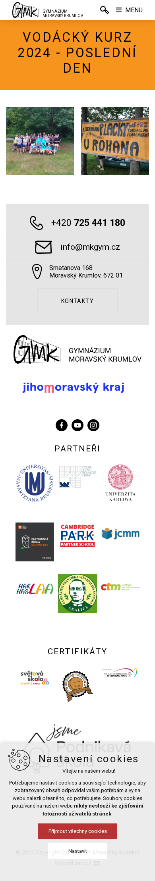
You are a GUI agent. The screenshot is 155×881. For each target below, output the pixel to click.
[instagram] (93, 424)
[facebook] (62, 424)
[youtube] (77, 424)
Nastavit (77, 851)
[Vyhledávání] (104, 10)
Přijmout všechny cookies (77, 831)
